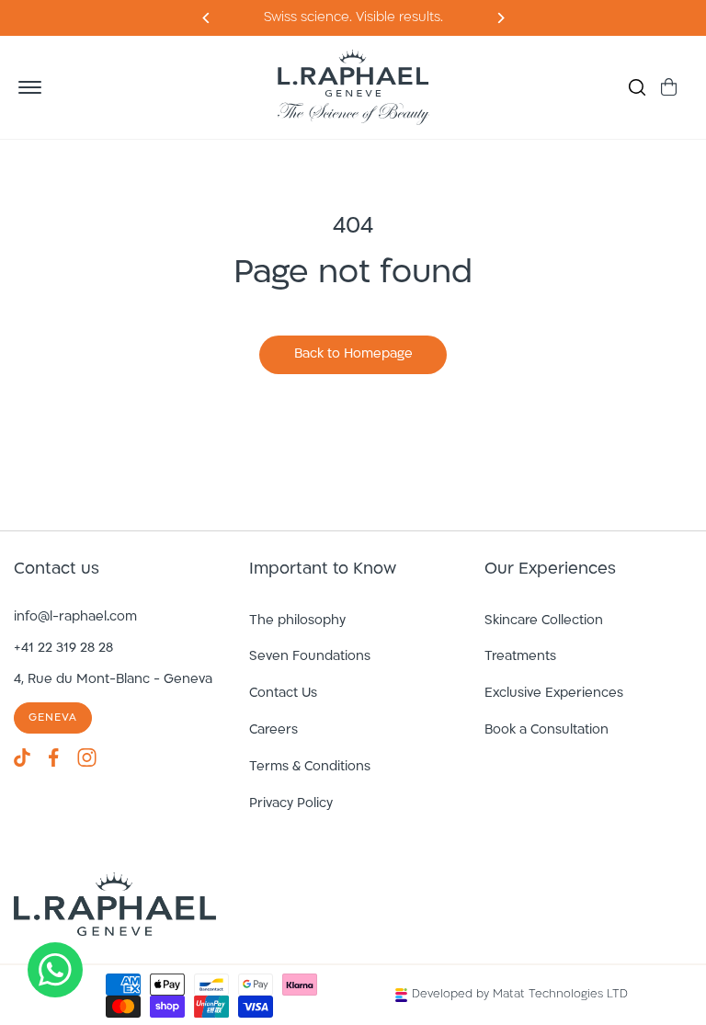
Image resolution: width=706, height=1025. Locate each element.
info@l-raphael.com (75, 617)
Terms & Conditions (309, 767)
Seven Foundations (309, 657)
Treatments (520, 657)
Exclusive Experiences (553, 694)
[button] (29, 87)
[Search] (637, 87)
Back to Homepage (353, 354)
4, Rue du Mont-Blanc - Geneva (113, 680)
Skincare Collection (543, 621)
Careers (273, 730)
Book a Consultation (546, 730)
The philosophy (297, 621)
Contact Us (283, 694)
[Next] (206, 18)
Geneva (52, 717)
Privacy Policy (291, 804)
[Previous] (500, 18)
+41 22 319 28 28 (63, 649)
